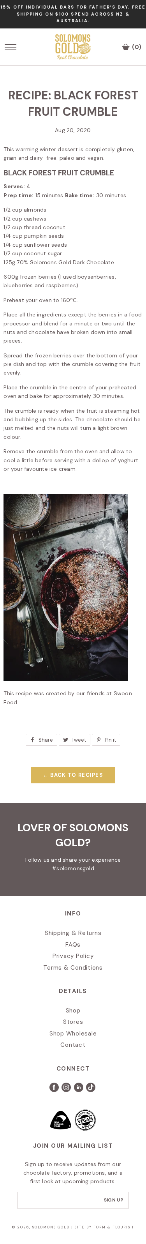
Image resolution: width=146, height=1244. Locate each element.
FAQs (73, 945)
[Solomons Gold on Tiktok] (91, 1090)
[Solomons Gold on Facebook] (55, 1090)
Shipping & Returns (73, 933)
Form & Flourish (113, 1227)
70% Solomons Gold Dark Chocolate (65, 262)
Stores (73, 1022)
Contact (72, 1045)
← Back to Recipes (73, 775)
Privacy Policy (73, 956)
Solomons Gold (51, 1227)
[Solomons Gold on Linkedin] (80, 1090)
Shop (73, 1010)
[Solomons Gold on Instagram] (67, 1090)
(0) (136, 47)
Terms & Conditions (73, 968)
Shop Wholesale (73, 1033)
